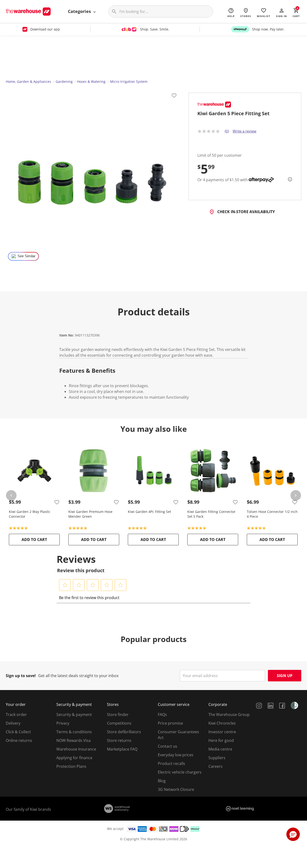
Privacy (62, 723)
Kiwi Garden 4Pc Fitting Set (149, 511)
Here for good (221, 740)
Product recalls (171, 763)
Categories (80, 11)
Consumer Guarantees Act (178, 734)
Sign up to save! (21, 675)
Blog (162, 780)
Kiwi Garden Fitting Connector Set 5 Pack (211, 514)
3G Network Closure (176, 789)
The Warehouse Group (229, 714)
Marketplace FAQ (122, 749)
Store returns (119, 740)
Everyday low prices (175, 754)
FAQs (162, 714)
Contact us (167, 746)
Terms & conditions (74, 731)
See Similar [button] (26, 256)
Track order (16, 714)
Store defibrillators (124, 731)
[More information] (288, 179)
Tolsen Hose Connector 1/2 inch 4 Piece (272, 514)
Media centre (220, 749)
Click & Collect (18, 731)
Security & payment (74, 714)
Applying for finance (74, 757)
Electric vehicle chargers (179, 772)
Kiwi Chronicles (222, 723)
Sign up (284, 675)
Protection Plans (71, 766)
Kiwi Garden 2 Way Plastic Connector (29, 514)
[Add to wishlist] (174, 96)
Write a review (244, 131)
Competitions (119, 723)
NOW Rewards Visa (73, 740)
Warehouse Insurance (76, 749)
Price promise (170, 723)
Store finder (118, 714)
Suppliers (216, 757)
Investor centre (222, 731)
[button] (281, 12)
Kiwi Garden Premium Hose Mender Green (90, 514)
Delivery (13, 723)
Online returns (19, 740)
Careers (215, 766)
